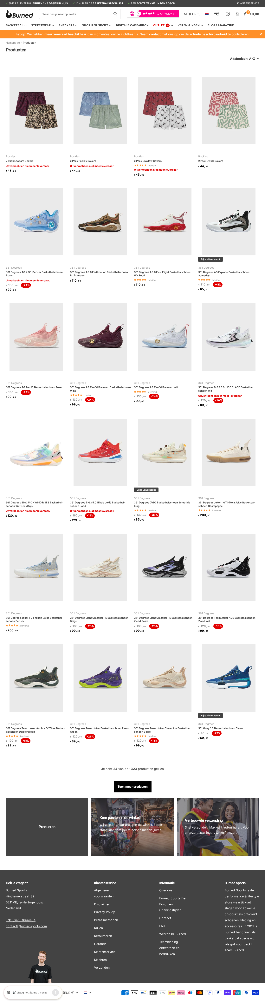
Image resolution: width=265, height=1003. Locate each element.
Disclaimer (101, 904)
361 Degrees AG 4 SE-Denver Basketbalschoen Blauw (34, 274)
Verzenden (102, 967)
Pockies (11, 156)
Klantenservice (105, 883)
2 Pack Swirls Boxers (210, 160)
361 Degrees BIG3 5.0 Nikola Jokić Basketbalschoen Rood (97, 504)
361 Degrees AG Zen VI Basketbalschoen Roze (34, 387)
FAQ (162, 926)
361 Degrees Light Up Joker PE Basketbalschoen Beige (99, 619)
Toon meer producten (133, 787)
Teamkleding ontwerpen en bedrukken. (169, 948)
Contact (165, 918)
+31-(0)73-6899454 (21, 920)
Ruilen (98, 928)
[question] (228, 14)
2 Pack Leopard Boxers (19, 160)
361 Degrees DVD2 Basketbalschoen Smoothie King (162, 504)
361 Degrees (14, 267)
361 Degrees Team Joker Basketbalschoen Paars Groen (99, 730)
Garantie (100, 944)
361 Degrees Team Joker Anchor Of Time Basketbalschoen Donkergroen (36, 730)
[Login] (237, 14)
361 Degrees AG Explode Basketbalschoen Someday (223, 274)
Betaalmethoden (106, 920)
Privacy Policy (104, 912)
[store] (216, 14)
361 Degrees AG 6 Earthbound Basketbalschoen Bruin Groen (99, 274)
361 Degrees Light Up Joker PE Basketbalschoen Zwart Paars (163, 619)
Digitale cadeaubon (132, 25)
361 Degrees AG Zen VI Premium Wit (156, 387)
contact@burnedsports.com (26, 926)
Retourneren (103, 936)
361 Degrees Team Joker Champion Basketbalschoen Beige (162, 730)
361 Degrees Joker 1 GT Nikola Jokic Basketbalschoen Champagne (226, 504)
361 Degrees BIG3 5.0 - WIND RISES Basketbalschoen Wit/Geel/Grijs (34, 504)
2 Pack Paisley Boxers (83, 160)
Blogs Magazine (221, 25)
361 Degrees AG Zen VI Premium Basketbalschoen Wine (100, 389)
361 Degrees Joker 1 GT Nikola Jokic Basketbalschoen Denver (34, 619)
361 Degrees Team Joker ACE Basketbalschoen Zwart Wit (226, 619)
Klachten (100, 960)
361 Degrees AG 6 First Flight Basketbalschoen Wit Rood (162, 274)
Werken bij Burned (172, 934)
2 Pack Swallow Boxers (148, 160)
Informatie (167, 883)
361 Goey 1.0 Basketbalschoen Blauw (220, 728)
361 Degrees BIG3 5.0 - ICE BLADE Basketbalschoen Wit (226, 389)
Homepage (13, 42)
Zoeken (115, 14)
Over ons (165, 890)
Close (260, 34)
